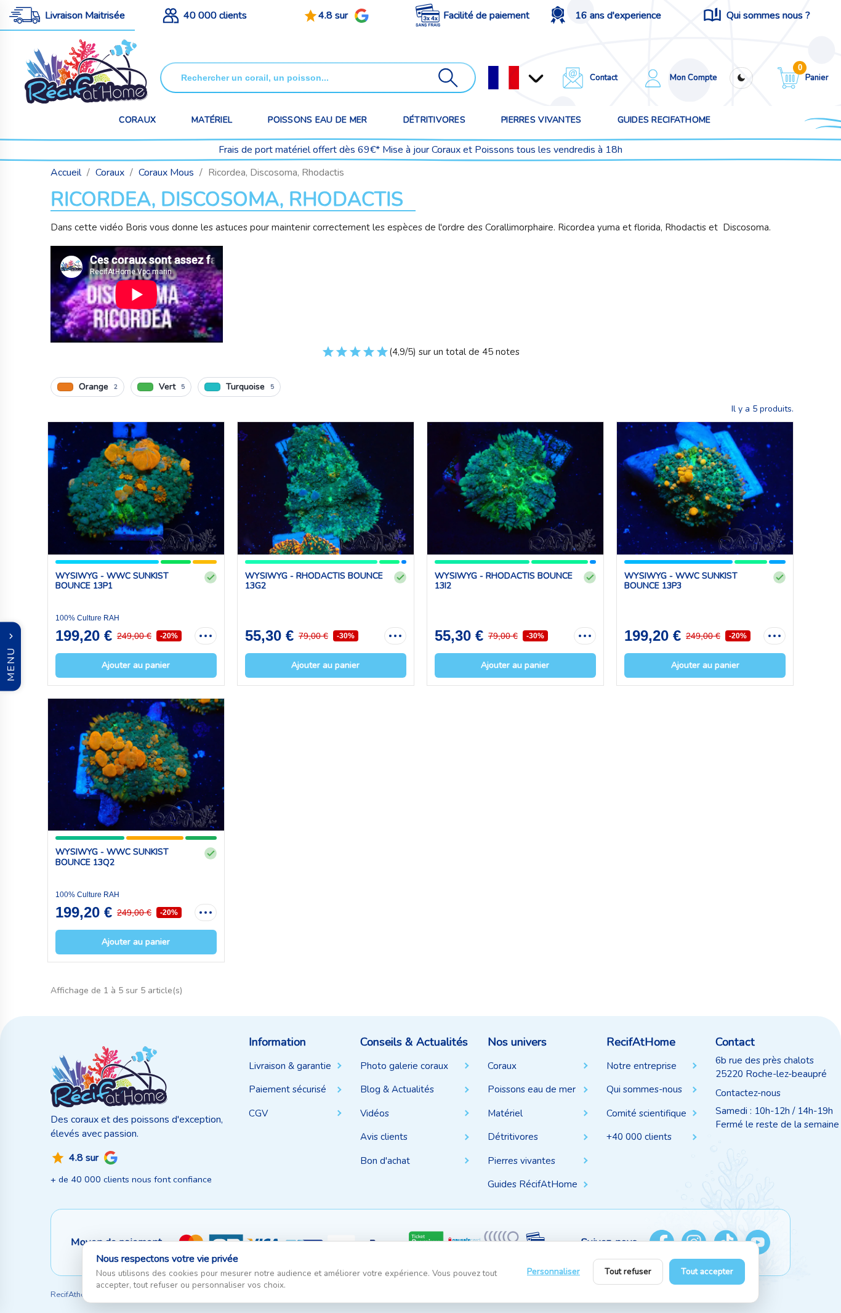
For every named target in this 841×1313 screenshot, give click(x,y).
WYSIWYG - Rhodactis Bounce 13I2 (504, 581)
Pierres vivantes (541, 120)
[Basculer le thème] (741, 78)
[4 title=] (369, 357)
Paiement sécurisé (287, 1089)
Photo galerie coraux (404, 1066)
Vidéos (374, 1113)
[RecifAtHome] (108, 1076)
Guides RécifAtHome (532, 1184)
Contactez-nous (748, 1093)
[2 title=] (341, 357)
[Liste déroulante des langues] (503, 77)
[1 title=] (328, 357)
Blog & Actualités (397, 1089)
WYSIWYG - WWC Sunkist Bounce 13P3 (681, 581)
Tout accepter (707, 1271)
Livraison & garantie (290, 1066)
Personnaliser (553, 1271)
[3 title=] (355, 357)
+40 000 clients (639, 1137)
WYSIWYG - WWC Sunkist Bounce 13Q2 (112, 857)
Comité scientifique (646, 1113)
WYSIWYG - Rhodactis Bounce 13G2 (314, 581)
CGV (258, 1113)
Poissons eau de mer (317, 120)
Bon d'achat (385, 1161)
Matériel (211, 120)
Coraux (137, 120)
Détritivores (434, 120)
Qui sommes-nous (644, 1089)
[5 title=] (382, 357)
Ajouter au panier (136, 665)
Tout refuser (628, 1271)
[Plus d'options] (206, 635)
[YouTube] (758, 1242)
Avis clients (384, 1137)
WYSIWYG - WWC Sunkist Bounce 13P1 (112, 581)
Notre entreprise (641, 1066)
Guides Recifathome (664, 120)
